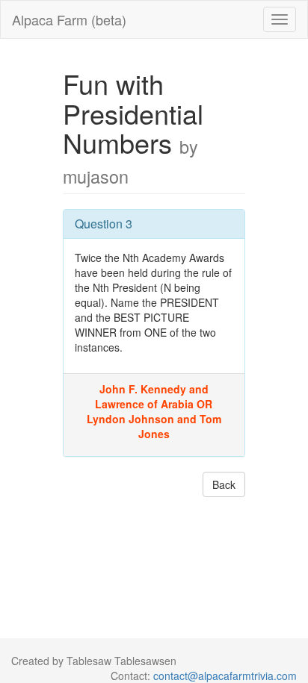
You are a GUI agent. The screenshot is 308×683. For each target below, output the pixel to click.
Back (223, 484)
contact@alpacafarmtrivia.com (225, 675)
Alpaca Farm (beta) (69, 19)
